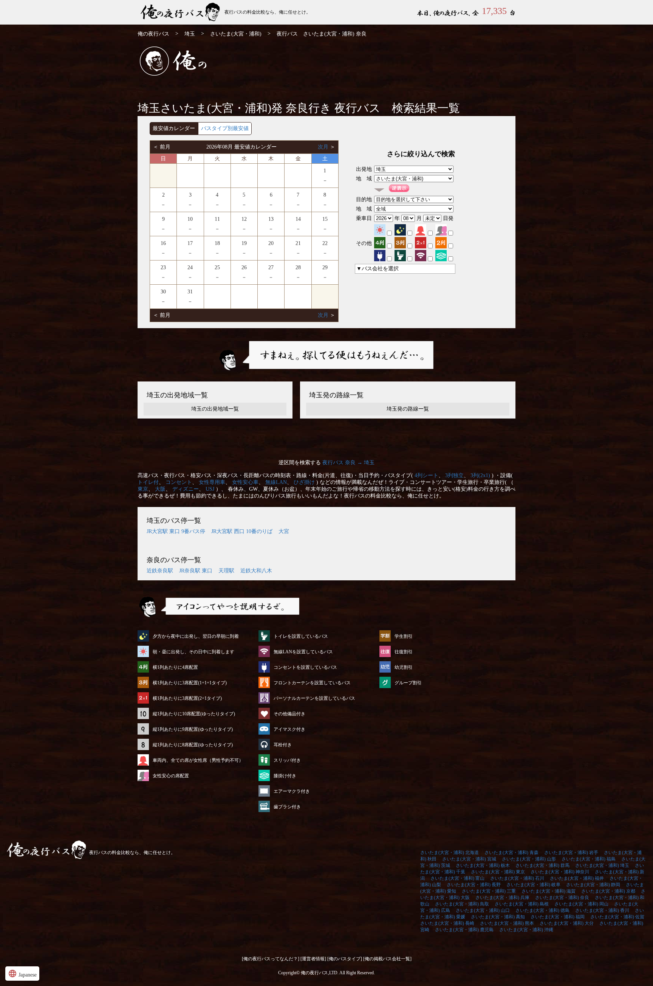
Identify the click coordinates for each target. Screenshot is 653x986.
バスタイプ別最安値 (225, 128)
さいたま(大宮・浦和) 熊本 (507, 923)
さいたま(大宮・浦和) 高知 (498, 916)
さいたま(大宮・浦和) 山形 (529, 859)
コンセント (179, 482)
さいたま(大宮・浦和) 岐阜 (533, 884)
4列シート (426, 475)
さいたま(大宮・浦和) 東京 (498, 871)
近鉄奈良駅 (160, 571)
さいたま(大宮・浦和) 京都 (608, 891)
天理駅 (226, 571)
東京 (143, 489)
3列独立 (454, 475)
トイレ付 (148, 482)
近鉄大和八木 (256, 571)
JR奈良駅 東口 (195, 571)
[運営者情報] (313, 958)
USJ (210, 489)
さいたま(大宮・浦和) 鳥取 (462, 904)
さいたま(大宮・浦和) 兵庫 (502, 897)
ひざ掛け (304, 482)
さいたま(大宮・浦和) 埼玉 (602, 865)
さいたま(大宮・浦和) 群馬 (542, 865)
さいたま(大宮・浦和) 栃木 (483, 865)
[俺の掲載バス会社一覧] (387, 958)
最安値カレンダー (174, 128)
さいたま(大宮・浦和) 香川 (602, 910)
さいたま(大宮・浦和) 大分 (567, 923)
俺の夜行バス (153, 34)
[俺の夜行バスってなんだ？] (270, 958)
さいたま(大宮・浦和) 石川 (517, 878)
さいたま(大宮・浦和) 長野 (474, 884)
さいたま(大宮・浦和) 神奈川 (560, 871)
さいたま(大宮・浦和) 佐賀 (617, 916)
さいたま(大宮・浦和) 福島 (589, 859)
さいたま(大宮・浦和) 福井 (577, 878)
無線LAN (276, 482)
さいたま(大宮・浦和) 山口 (483, 910)
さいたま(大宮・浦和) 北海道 (449, 852)
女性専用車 (212, 482)
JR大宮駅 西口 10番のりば (241, 531)
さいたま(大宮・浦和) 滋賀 (548, 891)
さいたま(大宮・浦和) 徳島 (542, 910)
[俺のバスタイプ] (344, 958)
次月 (324, 147)
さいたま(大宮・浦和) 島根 (522, 904)
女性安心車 (245, 482)
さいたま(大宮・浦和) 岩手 (571, 852)
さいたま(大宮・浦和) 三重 (489, 891)
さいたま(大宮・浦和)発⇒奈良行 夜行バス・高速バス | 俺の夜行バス (181, 12)
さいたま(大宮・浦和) (236, 34)
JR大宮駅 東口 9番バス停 (176, 531)
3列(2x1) (480, 475)
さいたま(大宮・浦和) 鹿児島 (464, 929)
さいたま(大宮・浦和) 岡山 (581, 904)
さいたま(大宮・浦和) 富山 (457, 878)
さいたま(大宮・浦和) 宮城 (469, 859)
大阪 (160, 489)
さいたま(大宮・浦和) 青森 (511, 852)
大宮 (284, 531)
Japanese (22, 973)
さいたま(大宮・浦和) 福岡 (558, 916)
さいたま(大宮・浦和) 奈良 (562, 897)
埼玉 (189, 34)
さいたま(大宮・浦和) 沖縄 (526, 929)
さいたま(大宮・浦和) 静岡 (593, 884)
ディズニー (185, 489)
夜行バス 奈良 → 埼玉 (348, 462)
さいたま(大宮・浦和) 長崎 (447, 923)
